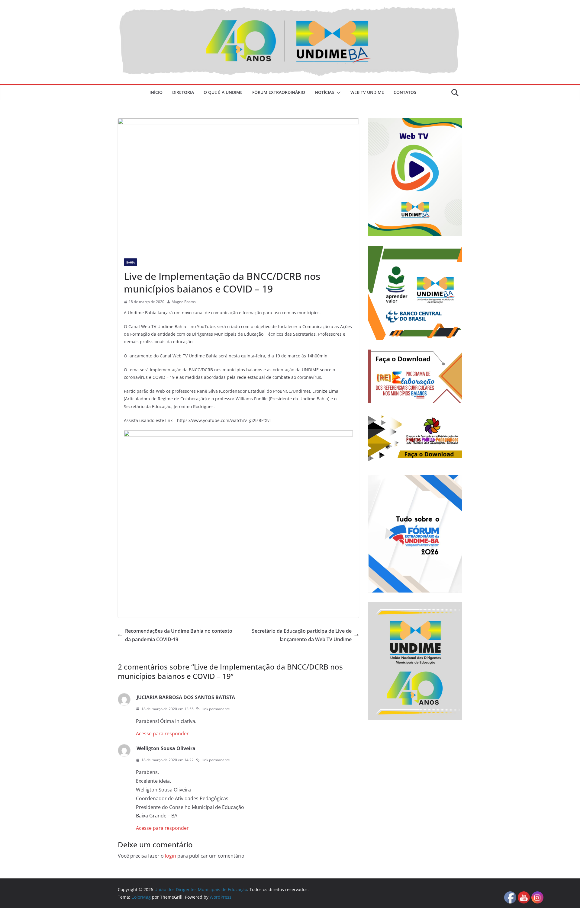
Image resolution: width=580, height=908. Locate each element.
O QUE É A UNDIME (223, 92)
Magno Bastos (184, 301)
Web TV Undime (367, 92)
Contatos (405, 92)
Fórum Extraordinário (278, 92)
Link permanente (215, 708)
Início (156, 92)
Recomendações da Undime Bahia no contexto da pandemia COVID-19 (178, 635)
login (170, 855)
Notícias (324, 92)
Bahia (130, 262)
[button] (337, 92)
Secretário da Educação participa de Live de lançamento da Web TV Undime (302, 635)
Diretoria (183, 92)
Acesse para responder (162, 733)
